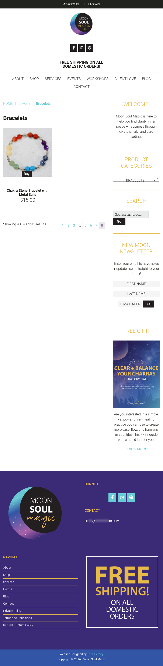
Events (7, 589)
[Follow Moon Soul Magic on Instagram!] (81, 48)
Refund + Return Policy (18, 625)
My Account (71, 4)
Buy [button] (27, 174)
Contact (8, 603)
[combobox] (136, 179)
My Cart (94, 4)
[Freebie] (136, 375)
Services (8, 582)
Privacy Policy (12, 610)
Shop (6, 574)
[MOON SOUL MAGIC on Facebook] (112, 497)
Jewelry (24, 104)
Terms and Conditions (17, 618)
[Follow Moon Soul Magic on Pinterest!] (89, 48)
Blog (6, 596)
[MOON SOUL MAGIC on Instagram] (122, 497)
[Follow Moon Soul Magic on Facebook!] (73, 48)
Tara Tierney (95, 654)
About (7, 567)
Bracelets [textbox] (139, 180)
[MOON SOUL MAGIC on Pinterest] (131, 497)
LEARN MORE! (136, 449)
